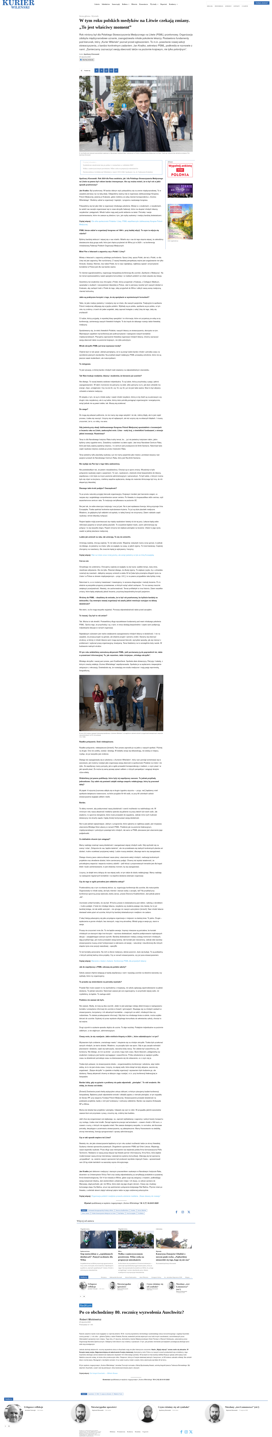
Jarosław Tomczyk (92, 1289)
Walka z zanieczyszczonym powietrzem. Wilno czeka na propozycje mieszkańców (110, 168)
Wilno (120, 1251)
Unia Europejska (131, 1213)
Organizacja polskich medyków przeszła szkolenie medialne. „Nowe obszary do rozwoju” (125, 1196)
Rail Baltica (121, 1213)
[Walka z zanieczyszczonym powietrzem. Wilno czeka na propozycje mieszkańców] (136, 1240)
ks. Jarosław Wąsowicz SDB (173, 1277)
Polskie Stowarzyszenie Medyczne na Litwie (104, 1213)
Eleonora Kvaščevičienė (122, 1210)
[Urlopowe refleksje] (83, 1285)
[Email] (111, 70)
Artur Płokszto (144, 1277)
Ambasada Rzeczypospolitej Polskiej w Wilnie (100, 1210)
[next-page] (84, 1296)
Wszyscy (103, 1277)
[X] (101, 70)
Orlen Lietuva (85, 1213)
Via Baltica (141, 1213)
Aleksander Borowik (116, 1277)
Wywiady (95, 16)
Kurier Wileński (142, 1210)
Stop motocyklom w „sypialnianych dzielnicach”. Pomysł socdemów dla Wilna (96, 1257)
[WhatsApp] (106, 70)
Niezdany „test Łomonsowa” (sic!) (183, 1286)
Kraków (133, 1210)
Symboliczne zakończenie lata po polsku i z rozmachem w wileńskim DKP (108, 165)
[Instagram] (182, 1212)
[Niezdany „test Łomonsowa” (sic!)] (171, 1285)
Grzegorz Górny (156, 1277)
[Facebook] (96, 70)
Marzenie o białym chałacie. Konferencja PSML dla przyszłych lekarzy (118, 961)
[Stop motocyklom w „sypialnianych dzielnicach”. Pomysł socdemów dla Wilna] (98, 1240)
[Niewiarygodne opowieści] (112, 1285)
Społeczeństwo (85, 1251)
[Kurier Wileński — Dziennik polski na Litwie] (18, 4)
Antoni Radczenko (130, 1277)
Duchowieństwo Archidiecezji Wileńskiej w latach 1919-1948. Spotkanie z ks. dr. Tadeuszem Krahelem (118, 172)
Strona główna (84, 16)
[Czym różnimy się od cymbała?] (142, 1285)
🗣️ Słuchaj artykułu (86, 60)
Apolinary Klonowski (91, 54)
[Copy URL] (116, 70)
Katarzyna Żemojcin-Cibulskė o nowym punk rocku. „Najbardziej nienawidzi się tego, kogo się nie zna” (173, 1257)
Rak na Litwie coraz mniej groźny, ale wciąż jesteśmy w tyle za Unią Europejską (122, 555)
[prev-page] (80, 1296)
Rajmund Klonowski (122, 1289)
